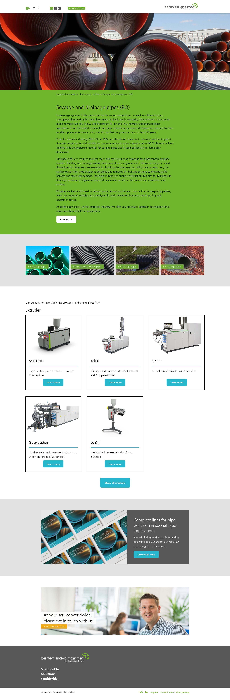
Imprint (154, 692)
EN (51, 8)
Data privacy (182, 692)
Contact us (66, 219)
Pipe (97, 94)
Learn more (53, 382)
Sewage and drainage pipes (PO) (118, 94)
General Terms (167, 692)
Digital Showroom (76, 8)
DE (55, 8)
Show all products (115, 482)
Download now (146, 554)
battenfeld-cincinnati (65, 94)
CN (59, 8)
